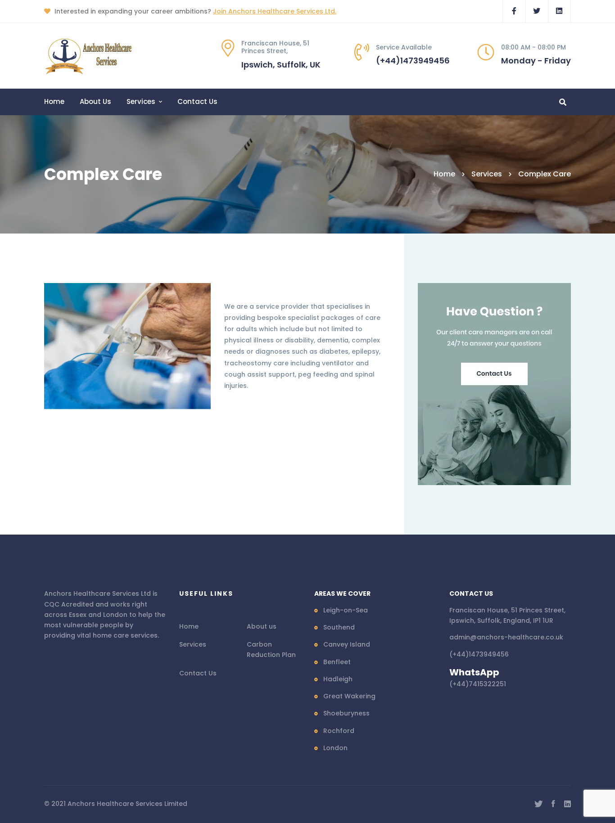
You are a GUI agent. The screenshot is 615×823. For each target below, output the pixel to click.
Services (486, 174)
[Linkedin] (567, 804)
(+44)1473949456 (479, 654)
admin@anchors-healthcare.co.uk (506, 637)
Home (444, 174)
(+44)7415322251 (477, 683)
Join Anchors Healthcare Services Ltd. (274, 11)
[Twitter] (538, 804)
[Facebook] (553, 804)
